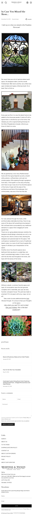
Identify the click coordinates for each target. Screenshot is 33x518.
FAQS (2, 459)
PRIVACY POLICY (5, 456)
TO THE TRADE (5, 444)
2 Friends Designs (22, 512)
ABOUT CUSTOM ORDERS (8, 453)
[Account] (27, 2)
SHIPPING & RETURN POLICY (9, 447)
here (27, 298)
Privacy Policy (26, 417)
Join (16, 506)
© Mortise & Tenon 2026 (7, 513)
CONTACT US (5, 450)
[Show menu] (2, 2)
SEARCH (3, 439)
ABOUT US (4, 441)
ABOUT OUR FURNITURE (8, 462)
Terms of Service (4, 419)
